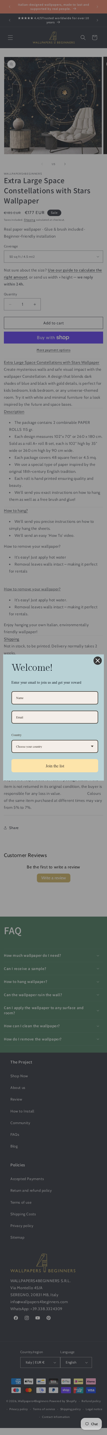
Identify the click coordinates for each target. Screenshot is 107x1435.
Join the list (55, 765)
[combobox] (54, 746)
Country (16, 735)
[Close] (97, 660)
